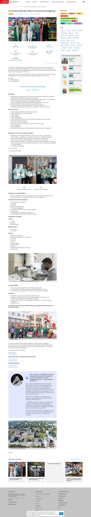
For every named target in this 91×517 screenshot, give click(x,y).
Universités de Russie (44, 1)
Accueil (9, 6)
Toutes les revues (62, 496)
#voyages (63, 50)
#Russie (77, 35)
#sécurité (63, 30)
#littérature (63, 38)
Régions (63, 23)
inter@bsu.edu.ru (12, 360)
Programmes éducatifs (71, 1)
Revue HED (35, 1)
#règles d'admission (19, 14)
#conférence (76, 47)
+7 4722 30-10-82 (12, 359)
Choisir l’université (75, 459)
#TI (66, 35)
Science (79, 13)
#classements (64, 33)
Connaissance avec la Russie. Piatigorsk (75, 66)
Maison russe (77, 23)
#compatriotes (76, 38)
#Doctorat (80, 30)
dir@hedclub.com (13, 504)
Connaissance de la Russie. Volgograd (74, 74)
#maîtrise (31, 14)
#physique (71, 33)
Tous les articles (39, 491)
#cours (72, 40)
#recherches (79, 45)
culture (70, 23)
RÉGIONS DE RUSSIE (62, 493)
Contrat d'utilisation (63, 502)
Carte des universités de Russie (57, 1)
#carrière (73, 45)
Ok (61, 513)
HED (59, 507)
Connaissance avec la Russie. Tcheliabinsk (75, 81)
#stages (70, 47)
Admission (20, 6)
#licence (26, 14)
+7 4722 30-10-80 (12, 354)
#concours (73, 42)
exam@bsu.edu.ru (13, 367)
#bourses (63, 40)
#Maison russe (75, 50)
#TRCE (68, 40)
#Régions (69, 50)
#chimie (76, 33)
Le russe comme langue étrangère (69, 18)
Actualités (28, 1)
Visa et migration (65, 20)
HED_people (64, 16)
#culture (69, 38)
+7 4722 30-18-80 (12, 365)
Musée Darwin (72, 58)
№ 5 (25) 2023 (37, 14)
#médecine (71, 35)
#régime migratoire (65, 45)
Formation (72, 13)
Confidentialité (61, 505)
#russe (62, 35)
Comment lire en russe (74, 88)
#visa (78, 42)
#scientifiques (64, 47)
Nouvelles (60, 498)
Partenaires (60, 500)
